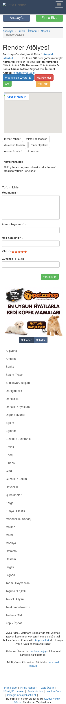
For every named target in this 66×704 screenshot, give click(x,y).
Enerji (9, 455)
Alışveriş (11, 351)
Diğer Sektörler (15, 414)
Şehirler (40, 340)
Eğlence (11, 431)
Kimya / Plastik (15, 511)
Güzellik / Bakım (16, 479)
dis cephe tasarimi (14, 145)
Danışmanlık (14, 391)
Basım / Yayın (14, 374)
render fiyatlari (39, 145)
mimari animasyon (36, 139)
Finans (10, 463)
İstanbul (32, 31)
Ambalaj (11, 359)
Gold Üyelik (47, 687)
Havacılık (12, 487)
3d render (33, 151)
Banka (10, 366)
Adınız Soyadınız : (14, 224)
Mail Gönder (44, 77)
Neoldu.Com (54, 691)
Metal (9, 535)
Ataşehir (45, 31)
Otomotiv (11, 551)
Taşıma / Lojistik (16, 591)
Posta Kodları (35, 691)
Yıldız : (6, 251)
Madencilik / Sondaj (18, 519)
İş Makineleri (14, 495)
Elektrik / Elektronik (18, 439)
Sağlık (10, 567)
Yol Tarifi (43, 84)
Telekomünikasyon (18, 607)
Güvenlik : (13, 258)
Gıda (9, 471)
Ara (7, 84)
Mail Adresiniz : (12, 238)
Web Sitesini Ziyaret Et (18, 77)
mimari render (12, 139)
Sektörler (26, 340)
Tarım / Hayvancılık (18, 583)
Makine (10, 527)
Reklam (11, 559)
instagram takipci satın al (21, 695)
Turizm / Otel (14, 615)
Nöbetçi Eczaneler (13, 691)
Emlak (21, 31)
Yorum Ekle (49, 277)
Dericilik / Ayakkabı (18, 407)
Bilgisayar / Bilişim (18, 383)
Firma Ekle (49, 17)
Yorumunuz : (10, 192)
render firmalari (13, 151)
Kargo (10, 503)
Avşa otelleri (42, 640)
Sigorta (10, 575)
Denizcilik (12, 399)
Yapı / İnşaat (14, 623)
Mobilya (11, 543)
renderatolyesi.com (23, 72)
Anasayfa (16, 17)
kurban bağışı (38, 651)
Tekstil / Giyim (15, 599)
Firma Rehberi (28, 687)
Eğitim (10, 423)
